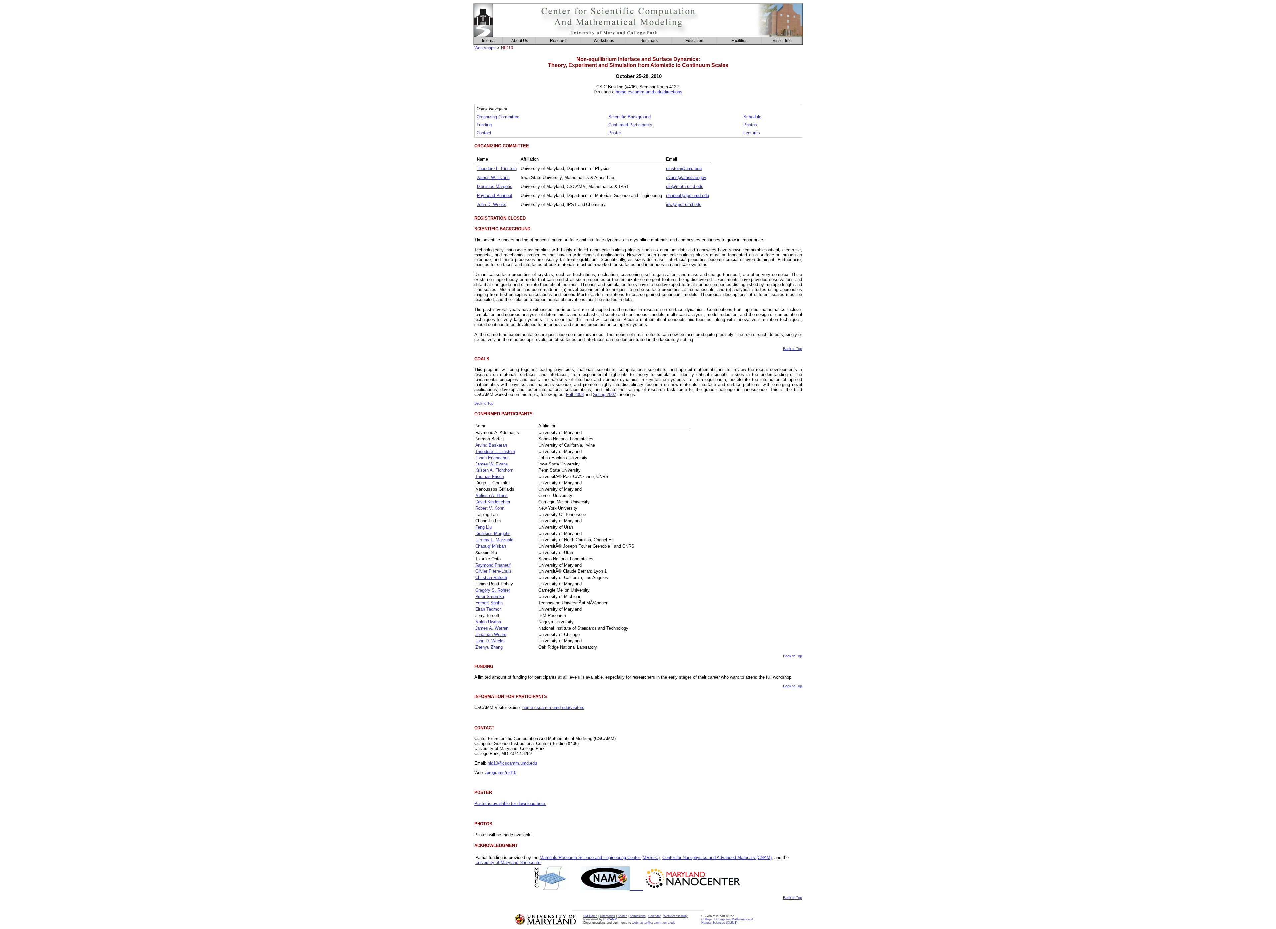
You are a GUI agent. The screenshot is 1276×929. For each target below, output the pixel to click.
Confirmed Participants (630, 124)
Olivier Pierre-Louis (493, 571)
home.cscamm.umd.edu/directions (649, 91)
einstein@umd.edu (684, 168)
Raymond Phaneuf (494, 195)
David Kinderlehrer (492, 501)
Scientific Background (629, 116)
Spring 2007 (604, 394)
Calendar (654, 916)
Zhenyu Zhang (489, 647)
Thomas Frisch (489, 476)
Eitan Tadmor (488, 609)
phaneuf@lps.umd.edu (687, 195)
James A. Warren (491, 628)
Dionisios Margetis (494, 186)
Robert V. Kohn (489, 508)
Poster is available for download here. (510, 803)
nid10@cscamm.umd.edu (512, 763)
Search (622, 916)
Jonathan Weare (490, 634)
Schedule (752, 116)
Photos (750, 124)
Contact (484, 132)
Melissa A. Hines (491, 495)
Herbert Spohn (489, 602)
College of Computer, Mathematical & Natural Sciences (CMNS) (727, 921)
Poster (614, 132)
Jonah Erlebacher (492, 457)
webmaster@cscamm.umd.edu (653, 922)
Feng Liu (483, 527)
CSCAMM (610, 919)
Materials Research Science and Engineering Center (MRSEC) (600, 857)
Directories (607, 916)
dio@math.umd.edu (684, 186)
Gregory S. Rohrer (492, 590)
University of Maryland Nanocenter (508, 862)
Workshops (485, 47)
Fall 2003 (575, 394)
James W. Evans (493, 177)
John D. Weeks (491, 204)
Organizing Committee (498, 116)
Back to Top (792, 349)
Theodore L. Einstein (497, 168)
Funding (484, 124)
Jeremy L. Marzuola (494, 539)
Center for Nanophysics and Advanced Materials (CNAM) (717, 857)
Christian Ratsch (491, 577)
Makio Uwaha (488, 621)
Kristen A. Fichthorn (494, 470)
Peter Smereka (489, 596)
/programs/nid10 (500, 772)
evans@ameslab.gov (686, 177)
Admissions (638, 916)
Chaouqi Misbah (490, 546)
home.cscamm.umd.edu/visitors (553, 707)
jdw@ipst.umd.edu (683, 204)
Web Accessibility (675, 916)
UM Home (590, 916)
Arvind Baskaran (491, 445)
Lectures (751, 132)
